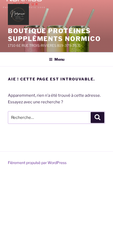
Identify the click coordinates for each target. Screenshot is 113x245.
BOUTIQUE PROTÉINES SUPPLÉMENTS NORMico (54, 35)
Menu (59, 59)
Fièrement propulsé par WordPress (37, 162)
